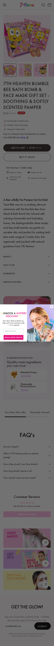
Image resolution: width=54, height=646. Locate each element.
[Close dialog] (51, 306)
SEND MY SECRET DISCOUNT (13, 337)
